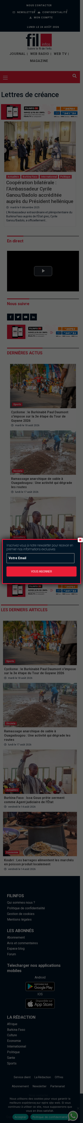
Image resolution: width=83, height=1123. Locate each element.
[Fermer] (80, 539)
